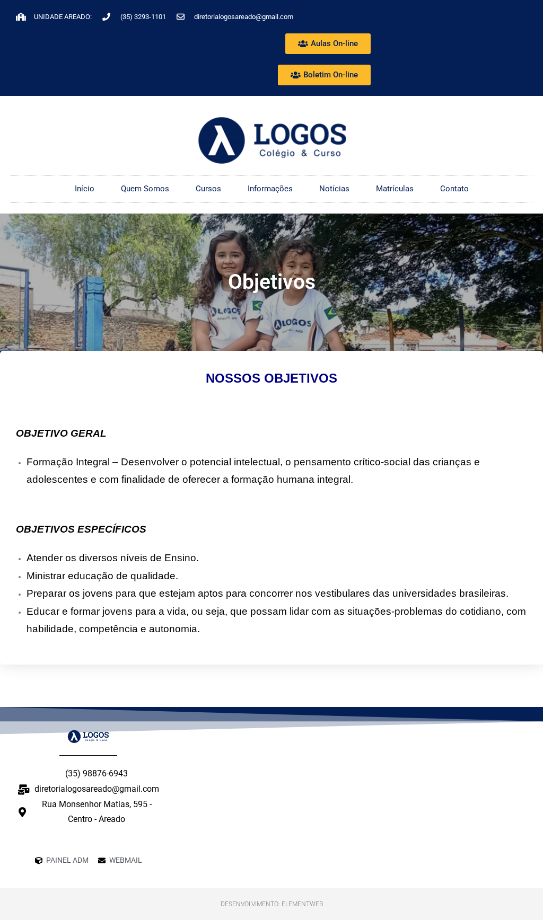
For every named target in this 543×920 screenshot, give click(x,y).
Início (84, 188)
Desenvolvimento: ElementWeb (272, 904)
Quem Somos (145, 188)
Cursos (208, 188)
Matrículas (395, 188)
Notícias (334, 188)
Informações (270, 188)
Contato (454, 188)
